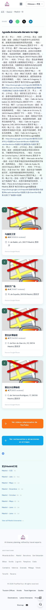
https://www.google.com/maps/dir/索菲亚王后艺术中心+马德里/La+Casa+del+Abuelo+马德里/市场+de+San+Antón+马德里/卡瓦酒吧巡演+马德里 (22, 141)
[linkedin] (31, 21)
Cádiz (34, 562)
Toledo (38, 568)
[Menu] (22, 4)
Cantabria (6, 568)
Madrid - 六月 (7, 471)
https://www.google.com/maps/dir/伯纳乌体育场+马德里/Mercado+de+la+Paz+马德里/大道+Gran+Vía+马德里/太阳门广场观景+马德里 (22, 192)
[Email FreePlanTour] (28, 605)
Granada (23, 568)
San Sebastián (38, 556)
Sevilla (11, 562)
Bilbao (4, 562)
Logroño (18, 562)
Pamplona (27, 562)
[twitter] (24, 21)
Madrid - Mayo (7, 483)
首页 (2, 12)
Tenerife (5, 574)
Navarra (13, 574)
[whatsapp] (18, 21)
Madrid (9, 12)
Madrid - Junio (7, 507)
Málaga (31, 568)
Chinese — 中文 (34, 4)
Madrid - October (9, 495)
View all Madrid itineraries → (13, 520)
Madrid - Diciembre (9, 489)
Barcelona (27, 556)
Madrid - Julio (7, 477)
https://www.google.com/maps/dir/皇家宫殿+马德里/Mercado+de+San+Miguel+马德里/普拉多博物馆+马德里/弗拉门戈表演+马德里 (22, 88)
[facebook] (11, 21)
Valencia (15, 568)
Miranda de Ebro (8, 556)
